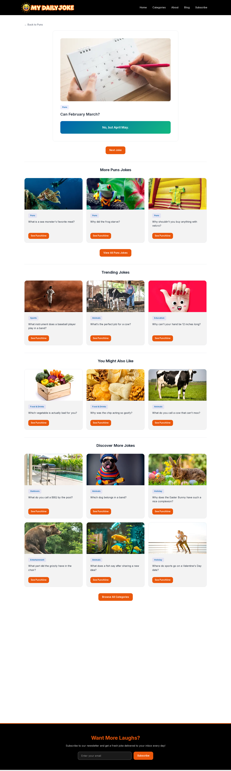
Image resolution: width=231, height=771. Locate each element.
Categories (159, 7)
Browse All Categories (115, 596)
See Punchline (39, 235)
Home (143, 7)
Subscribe (201, 7)
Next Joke (115, 150)
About (175, 7)
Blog (187, 7)
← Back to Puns (33, 24)
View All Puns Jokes (115, 252)
